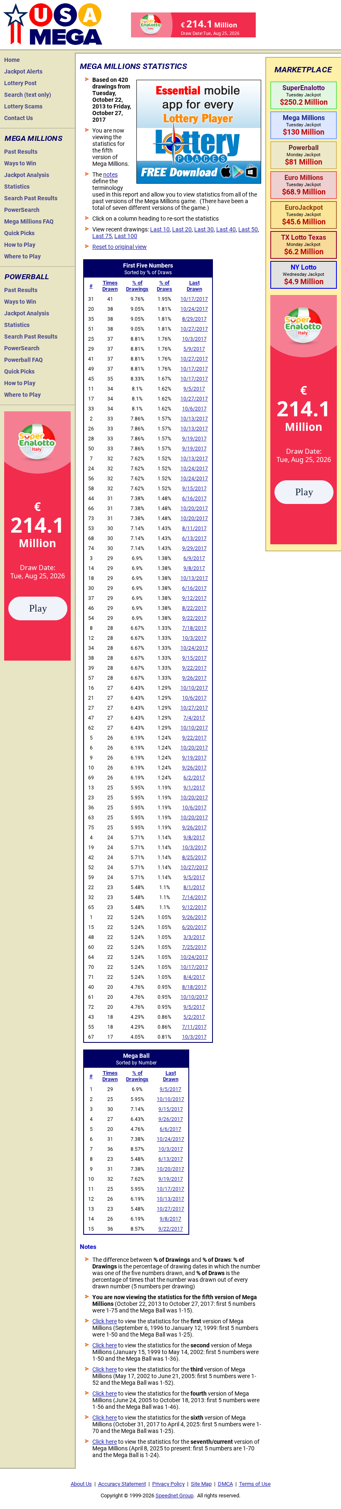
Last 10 (160, 229)
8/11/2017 (194, 528)
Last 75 (102, 236)
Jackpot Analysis (26, 175)
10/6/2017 (194, 409)
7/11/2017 (194, 1027)
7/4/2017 (194, 718)
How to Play (19, 244)
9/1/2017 (194, 788)
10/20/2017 (194, 508)
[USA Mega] (53, 23)
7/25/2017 (194, 947)
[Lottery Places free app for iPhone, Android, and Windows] (198, 181)
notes (110, 174)
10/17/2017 (194, 299)
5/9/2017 (194, 349)
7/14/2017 (194, 897)
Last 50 (248, 229)
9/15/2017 (194, 489)
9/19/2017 (194, 439)
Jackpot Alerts (23, 71)
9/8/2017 (194, 568)
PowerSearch (22, 209)
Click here (104, 1321)
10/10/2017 (194, 688)
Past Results (20, 151)
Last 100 (125, 236)
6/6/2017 (170, 1129)
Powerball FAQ (23, 359)
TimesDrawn (110, 286)
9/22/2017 (194, 618)
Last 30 (204, 229)
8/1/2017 (194, 887)
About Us (81, 1484)
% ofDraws (164, 286)
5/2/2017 (194, 1017)
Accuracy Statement (122, 1484)
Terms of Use (255, 1484)
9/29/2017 (194, 548)
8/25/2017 (194, 857)
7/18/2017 (194, 628)
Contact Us (18, 118)
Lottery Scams (23, 106)
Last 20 (182, 229)
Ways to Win (20, 163)
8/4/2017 (194, 977)
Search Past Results (30, 198)
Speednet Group (174, 1495)
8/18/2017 (194, 987)
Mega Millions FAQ (29, 221)
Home (12, 60)
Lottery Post (20, 83)
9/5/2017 (194, 389)
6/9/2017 (194, 558)
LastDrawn (194, 286)
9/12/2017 (194, 598)
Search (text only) (27, 94)
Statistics (17, 186)
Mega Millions (33, 138)
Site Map (201, 1484)
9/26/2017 (194, 678)
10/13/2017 (194, 419)
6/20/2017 (194, 927)
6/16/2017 (194, 498)
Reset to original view (119, 246)
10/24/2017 (194, 309)
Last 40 (226, 229)
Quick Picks (19, 233)
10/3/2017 (194, 339)
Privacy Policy (168, 1484)
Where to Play (22, 256)
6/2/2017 (194, 778)
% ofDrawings (137, 286)
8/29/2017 (194, 319)
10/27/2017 (194, 329)
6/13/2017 (194, 538)
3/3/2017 (194, 937)
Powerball (27, 277)
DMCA (225, 1484)
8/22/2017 (194, 608)
